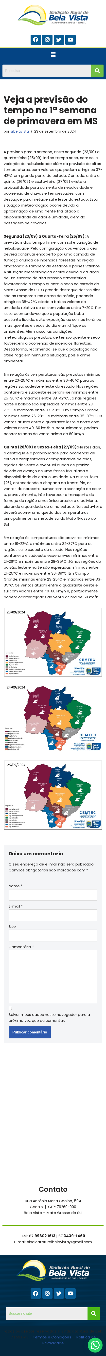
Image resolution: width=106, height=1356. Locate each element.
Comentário (21, 946)
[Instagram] (47, 40)
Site (12, 926)
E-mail (16, 906)
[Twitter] (59, 40)
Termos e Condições (52, 1337)
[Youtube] (70, 40)
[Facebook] (36, 40)
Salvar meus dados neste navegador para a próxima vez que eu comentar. (49, 1017)
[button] (53, 55)
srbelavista (19, 131)
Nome (15, 885)
